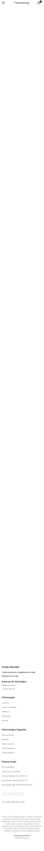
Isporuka (5, 739)
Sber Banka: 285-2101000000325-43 (17, 785)
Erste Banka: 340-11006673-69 (14, 780)
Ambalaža (6, 716)
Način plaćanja (8, 735)
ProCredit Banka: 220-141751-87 (15, 776)
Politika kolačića (8, 753)
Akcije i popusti (8, 744)
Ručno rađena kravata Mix (33, 485)
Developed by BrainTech (22, 836)
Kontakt (5, 720)
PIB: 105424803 (8, 767)
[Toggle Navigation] (3, 2)
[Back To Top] (37, 844)
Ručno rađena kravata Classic (11, 485)
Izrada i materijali (9, 707)
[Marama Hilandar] (11, 196)
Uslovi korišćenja (8, 748)
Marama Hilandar (11, 216)
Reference (6, 712)
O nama (5, 703)
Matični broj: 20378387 (11, 772)
